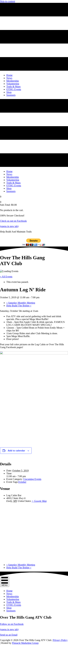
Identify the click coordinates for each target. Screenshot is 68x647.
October (22, 482)
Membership (12, 596)
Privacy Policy (60, 640)
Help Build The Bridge (18, 305)
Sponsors (10, 610)
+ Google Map (39, 501)
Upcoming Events (32, 479)
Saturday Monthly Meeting (20, 302)
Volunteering (12, 599)
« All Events (6, 276)
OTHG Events (13, 605)
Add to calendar (16, 450)
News (9, 593)
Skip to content (7, 1)
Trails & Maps (13, 602)
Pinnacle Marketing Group (25, 643)
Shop (9, 607)
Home (9, 590)
